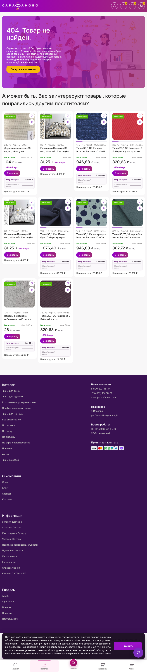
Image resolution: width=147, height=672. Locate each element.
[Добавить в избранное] (32, 116)
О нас (5, 482)
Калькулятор (9, 562)
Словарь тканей (11, 567)
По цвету (7, 431)
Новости (7, 613)
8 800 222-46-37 (100, 388)
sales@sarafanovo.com (104, 397)
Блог (5, 487)
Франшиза (8, 601)
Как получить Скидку (14, 533)
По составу (8, 425)
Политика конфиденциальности (20, 544)
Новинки (7, 448)
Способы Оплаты (11, 527)
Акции (5, 454)
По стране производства (16, 442)
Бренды (6, 607)
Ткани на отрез (10, 459)
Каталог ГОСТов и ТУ (14, 573)
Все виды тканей (11, 419)
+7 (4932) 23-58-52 (101, 393)
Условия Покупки (12, 539)
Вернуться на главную (23, 69)
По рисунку (8, 436)
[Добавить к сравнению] (32, 122)
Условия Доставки (12, 521)
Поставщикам (10, 618)
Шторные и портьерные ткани (19, 402)
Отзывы (6, 493)
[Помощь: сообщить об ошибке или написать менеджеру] (138, 653)
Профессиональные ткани (16, 408)
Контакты (7, 499)
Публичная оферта (12, 550)
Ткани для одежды (12, 396)
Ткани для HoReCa (12, 413)
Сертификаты (9, 556)
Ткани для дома (11, 390)
